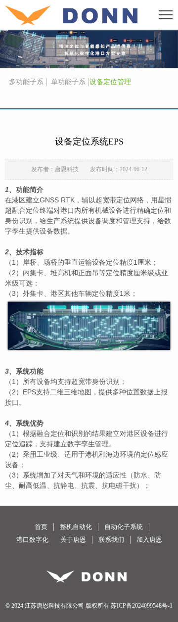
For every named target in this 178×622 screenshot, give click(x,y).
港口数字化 (32, 539)
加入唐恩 (149, 539)
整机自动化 (76, 526)
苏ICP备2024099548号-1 (142, 605)
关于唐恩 (73, 539)
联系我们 (111, 539)
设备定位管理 (110, 82)
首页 (41, 526)
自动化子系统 (123, 526)
